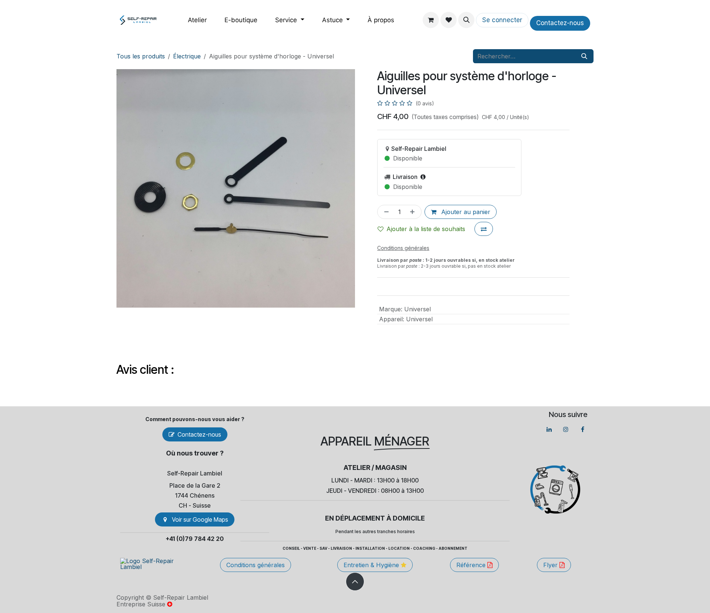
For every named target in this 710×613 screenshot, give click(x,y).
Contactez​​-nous (560, 23)
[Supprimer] (385, 212)
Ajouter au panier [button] (464, 212)
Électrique (187, 56)
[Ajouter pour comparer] (483, 229)
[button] (466, 20)
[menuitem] (197, 20)
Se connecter (502, 20)
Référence (471, 565)
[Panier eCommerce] (431, 20)
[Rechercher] (584, 56)
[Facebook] (582, 429)
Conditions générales (255, 565)
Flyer (551, 565)
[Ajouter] (413, 212)
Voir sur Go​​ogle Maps (200, 519)
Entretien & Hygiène (372, 565)
